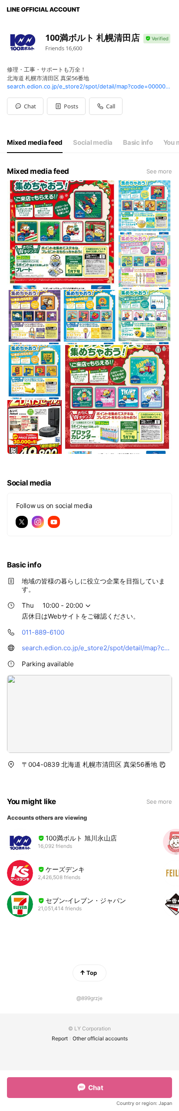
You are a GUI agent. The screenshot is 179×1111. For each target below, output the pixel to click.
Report (60, 1038)
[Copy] (162, 764)
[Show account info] (156, 39)
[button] (66, 106)
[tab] (35, 142)
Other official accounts (100, 1038)
